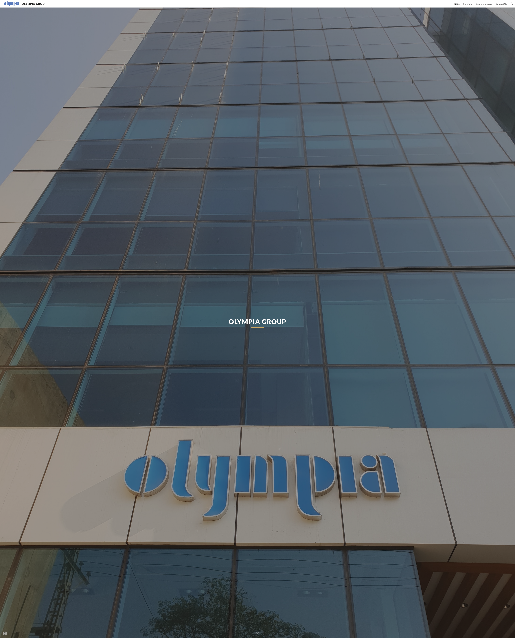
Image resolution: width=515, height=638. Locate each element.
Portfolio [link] (467, 4)
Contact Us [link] (501, 4)
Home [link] (456, 4)
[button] (512, 4)
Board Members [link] (484, 4)
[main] (257, 322)
